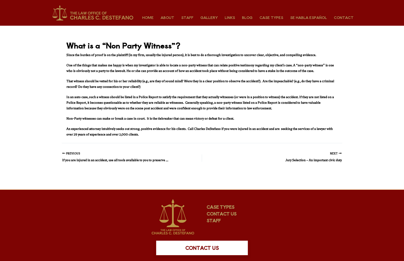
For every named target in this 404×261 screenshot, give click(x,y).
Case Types (271, 17)
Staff (187, 17)
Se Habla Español (308, 17)
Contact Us (222, 214)
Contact (344, 17)
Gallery (209, 17)
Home (148, 17)
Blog (247, 17)
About (167, 17)
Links (230, 17)
